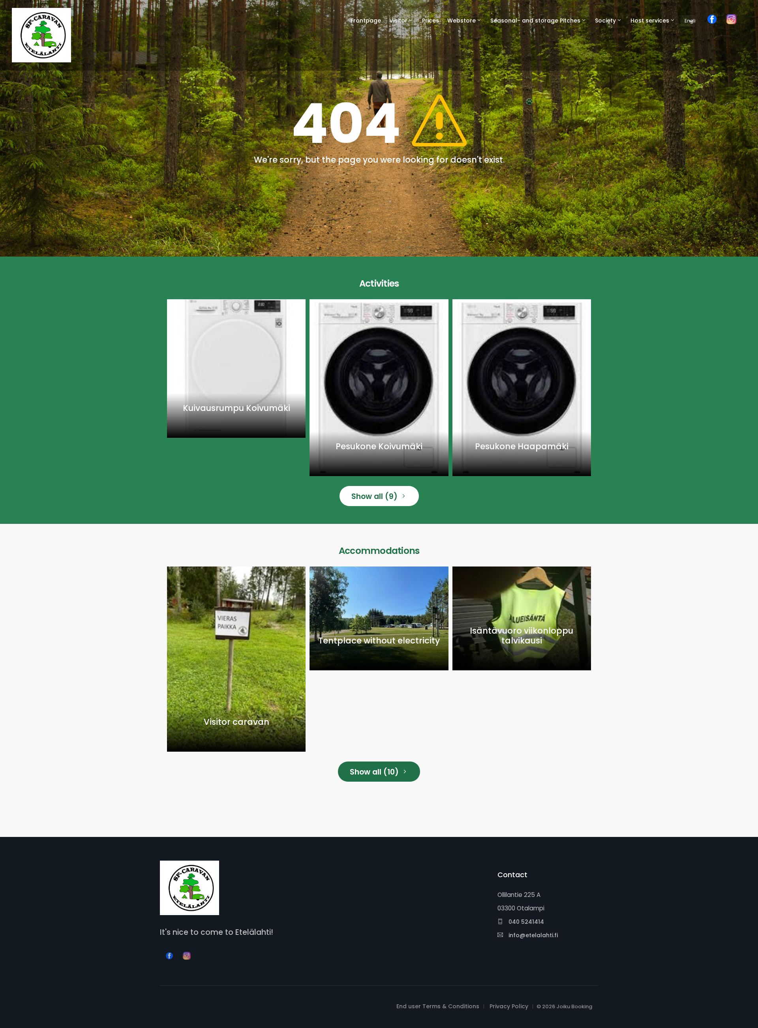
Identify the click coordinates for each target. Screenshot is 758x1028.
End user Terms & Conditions (437, 1006)
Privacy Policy (509, 1006)
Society (605, 20)
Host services (649, 20)
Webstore (461, 20)
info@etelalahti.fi (532, 935)
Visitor (398, 20)
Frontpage (366, 20)
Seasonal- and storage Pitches (535, 20)
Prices (430, 20)
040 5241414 (525, 922)
